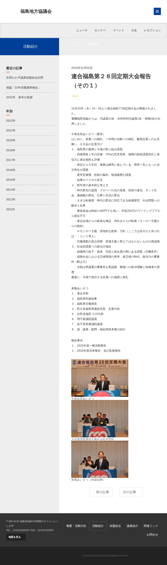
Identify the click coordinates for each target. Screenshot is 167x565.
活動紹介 (92, 43)
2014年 (10, 189)
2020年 (10, 140)
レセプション (152, 30)
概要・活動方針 (76, 525)
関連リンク (151, 525)
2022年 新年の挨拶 (19, 97)
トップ (75, 43)
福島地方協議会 (36, 11)
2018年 (10, 150)
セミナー (100, 30)
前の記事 (102, 492)
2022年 (10, 120)
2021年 (10, 130)
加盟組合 (115, 525)
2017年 (10, 160)
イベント (118, 30)
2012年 (10, 199)
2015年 (10, 179)
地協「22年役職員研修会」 (23, 87)
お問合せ (152, 534)
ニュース (82, 30)
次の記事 (129, 492)
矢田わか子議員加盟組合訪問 (24, 77)
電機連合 (146, 556)
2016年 (10, 170)
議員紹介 (132, 525)
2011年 (10, 209)
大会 (134, 30)
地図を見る (15, 537)
